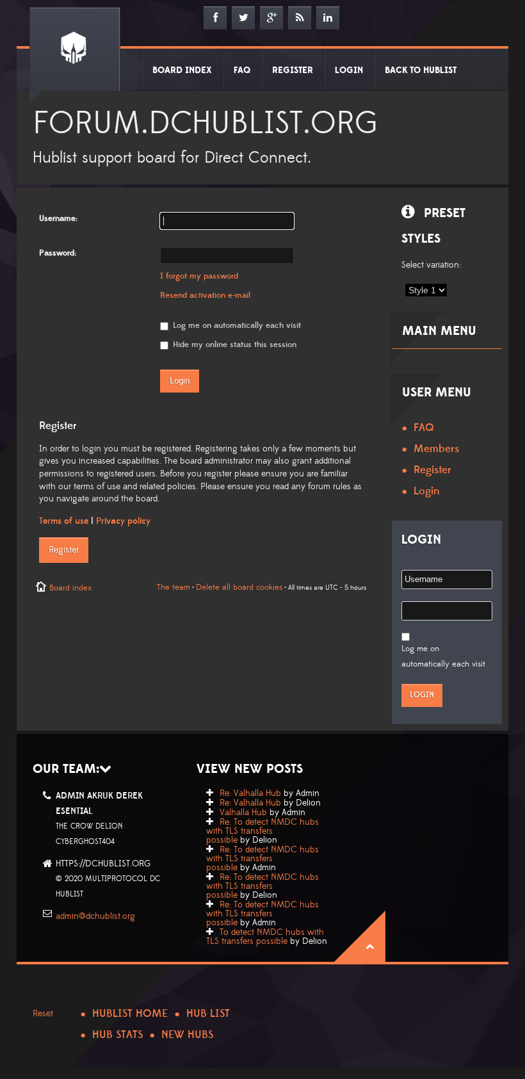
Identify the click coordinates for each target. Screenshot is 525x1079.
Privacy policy (123, 521)
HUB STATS (117, 1035)
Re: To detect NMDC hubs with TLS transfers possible (262, 831)
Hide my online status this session (233, 344)
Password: (57, 253)
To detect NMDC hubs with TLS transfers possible (265, 937)
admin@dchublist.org (95, 916)
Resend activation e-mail (205, 295)
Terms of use (63, 521)
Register (64, 550)
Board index (70, 588)
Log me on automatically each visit (235, 325)
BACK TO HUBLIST (420, 70)
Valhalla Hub (243, 812)
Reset (43, 1013)
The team (173, 587)
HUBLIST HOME (130, 1014)
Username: (58, 218)
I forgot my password (199, 276)
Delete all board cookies (239, 587)
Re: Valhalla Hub (250, 793)
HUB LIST (208, 1014)
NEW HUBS (187, 1035)
